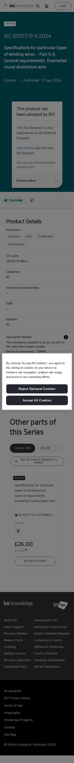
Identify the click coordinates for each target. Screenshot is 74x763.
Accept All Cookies (37, 400)
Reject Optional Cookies (37, 389)
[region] (37, 381)
